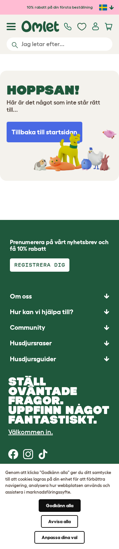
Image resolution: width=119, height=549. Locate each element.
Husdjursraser (31, 343)
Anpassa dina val (59, 537)
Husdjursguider (33, 359)
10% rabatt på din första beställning (60, 7)
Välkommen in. (30, 432)
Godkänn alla (59, 505)
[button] (59, 359)
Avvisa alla (59, 521)
